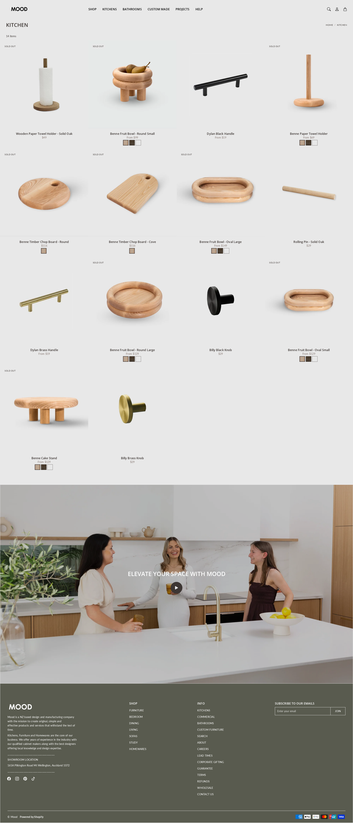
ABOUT (201, 742)
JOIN (338, 711)
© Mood (13, 816)
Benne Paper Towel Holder (309, 134)
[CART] (345, 9)
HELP (199, 9)
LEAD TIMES (205, 755)
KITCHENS (109, 9)
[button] (9, 779)
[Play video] (176, 588)
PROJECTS (183, 9)
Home (329, 25)
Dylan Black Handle (220, 134)
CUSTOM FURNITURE (210, 729)
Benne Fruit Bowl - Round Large (132, 350)
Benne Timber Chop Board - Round (44, 242)
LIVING (133, 729)
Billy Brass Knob (132, 458)
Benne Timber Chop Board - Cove (132, 242)
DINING (134, 723)
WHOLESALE (205, 787)
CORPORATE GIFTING (210, 762)
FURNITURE (136, 710)
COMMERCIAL (206, 716)
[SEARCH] (329, 9)
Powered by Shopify (32, 816)
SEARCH (202, 736)
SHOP (92, 9)
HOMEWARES (137, 749)
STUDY (133, 742)
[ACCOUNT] (337, 9)
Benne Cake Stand (44, 458)
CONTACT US (205, 794)
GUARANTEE (205, 768)
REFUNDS (203, 781)
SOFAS (133, 736)
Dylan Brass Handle (44, 350)
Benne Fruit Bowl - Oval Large (220, 242)
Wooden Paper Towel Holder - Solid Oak (44, 134)
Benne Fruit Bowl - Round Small (132, 134)
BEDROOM (136, 716)
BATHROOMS (132, 9)
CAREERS (203, 749)
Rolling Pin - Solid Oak (308, 242)
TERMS (201, 774)
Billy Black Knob (220, 350)
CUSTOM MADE (159, 9)
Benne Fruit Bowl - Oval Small (309, 350)
